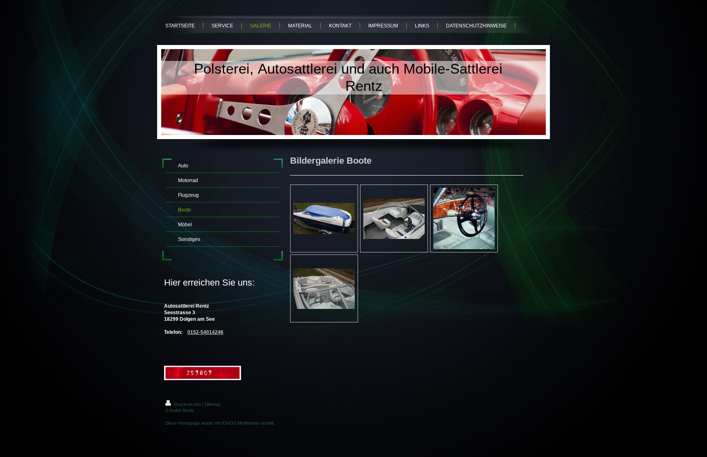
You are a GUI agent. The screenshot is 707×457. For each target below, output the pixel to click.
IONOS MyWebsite (240, 423)
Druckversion (187, 404)
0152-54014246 (205, 332)
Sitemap (213, 404)
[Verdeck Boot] (324, 218)
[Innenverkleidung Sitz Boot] (394, 218)
